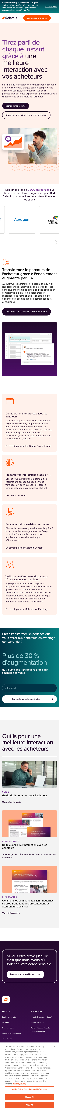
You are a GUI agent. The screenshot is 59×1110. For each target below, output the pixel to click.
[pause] (54, 242)
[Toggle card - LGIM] (55, 230)
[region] (29, 1076)
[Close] (55, 1047)
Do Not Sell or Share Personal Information (29, 1089)
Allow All (29, 1105)
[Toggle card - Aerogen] (24, 230)
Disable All (29, 1097)
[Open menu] (55, 18)
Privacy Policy (19, 1084)
